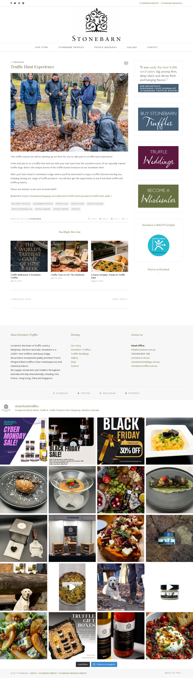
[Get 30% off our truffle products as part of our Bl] (72, 441)
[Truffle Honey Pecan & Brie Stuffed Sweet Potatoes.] (120, 538)
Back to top (173, 673)
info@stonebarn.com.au (143, 349)
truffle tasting (60, 209)
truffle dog (62, 204)
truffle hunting (95, 204)
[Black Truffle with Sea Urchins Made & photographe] (72, 489)
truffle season (42, 209)
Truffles (18, 62)
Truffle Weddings (105, 47)
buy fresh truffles (21, 204)
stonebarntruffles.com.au (144, 365)
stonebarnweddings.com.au (145, 361)
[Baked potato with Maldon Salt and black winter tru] (23, 489)
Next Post (120, 299)
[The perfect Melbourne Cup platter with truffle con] (120, 489)
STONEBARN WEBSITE (48, 673)
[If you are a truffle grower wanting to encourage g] (23, 587)
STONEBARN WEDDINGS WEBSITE (73, 673)
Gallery (132, 47)
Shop (73, 361)
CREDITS (33, 673)
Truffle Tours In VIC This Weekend (67, 274)
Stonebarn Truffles (71, 47)
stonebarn (34, 219)
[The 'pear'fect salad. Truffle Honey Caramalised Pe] (23, 635)
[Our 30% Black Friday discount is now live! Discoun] (120, 441)
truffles (76, 209)
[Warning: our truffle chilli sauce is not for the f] (120, 635)
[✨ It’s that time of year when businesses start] (72, 635)
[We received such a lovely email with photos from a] (23, 538)
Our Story (41, 47)
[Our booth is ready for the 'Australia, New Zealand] (72, 538)
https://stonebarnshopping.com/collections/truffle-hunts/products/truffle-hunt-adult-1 (67, 195)
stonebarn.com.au (140, 357)
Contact (152, 47)
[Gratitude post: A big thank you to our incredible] (120, 587)
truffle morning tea (22, 209)
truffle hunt (77, 204)
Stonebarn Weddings (171, 3)
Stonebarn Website (149, 3)
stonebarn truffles (43, 204)
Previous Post (22, 299)
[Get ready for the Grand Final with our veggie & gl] (72, 587)
